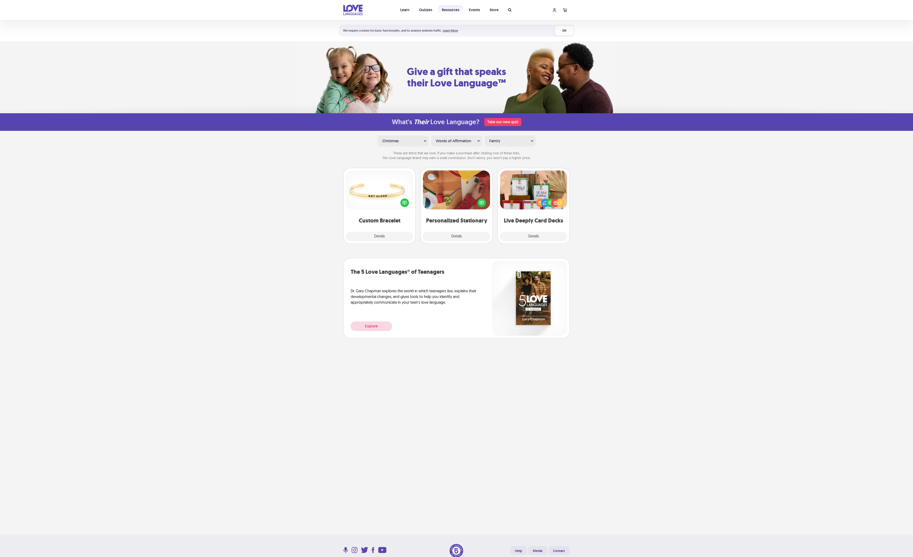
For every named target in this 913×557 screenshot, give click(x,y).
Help (518, 551)
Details (379, 236)
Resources (450, 9)
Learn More (450, 30)
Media (537, 551)
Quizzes (425, 9)
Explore (371, 326)
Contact (559, 551)
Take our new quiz (502, 121)
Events (474, 9)
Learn (404, 9)
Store (494, 9)
